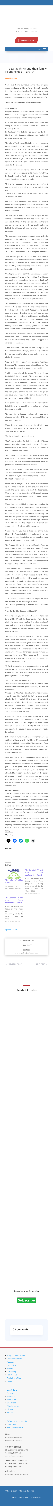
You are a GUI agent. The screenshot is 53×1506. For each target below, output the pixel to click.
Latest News (12, 1390)
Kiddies (10, 1368)
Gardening (11, 1371)
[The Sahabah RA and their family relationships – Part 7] (15, 910)
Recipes (10, 1412)
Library (10, 1409)
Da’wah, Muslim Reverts (17, 1421)
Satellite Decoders (14, 1358)
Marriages (11, 1396)
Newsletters (12, 1399)
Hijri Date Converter (15, 1427)
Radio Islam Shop (14, 1378)
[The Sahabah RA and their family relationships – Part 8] (35, 882)
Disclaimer (23, 1497)
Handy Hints (12, 1375)
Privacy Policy (35, 1497)
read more (16, 1037)
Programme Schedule (16, 1355)
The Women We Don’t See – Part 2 (25, 1129)
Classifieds (11, 1403)
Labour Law (12, 1365)
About (14, 1497)
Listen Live (11, 1424)
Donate (10, 1381)
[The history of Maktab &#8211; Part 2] (14, 874)
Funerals (10, 1393)
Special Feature (11, 78)
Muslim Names (13, 1406)
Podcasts (10, 1362)
